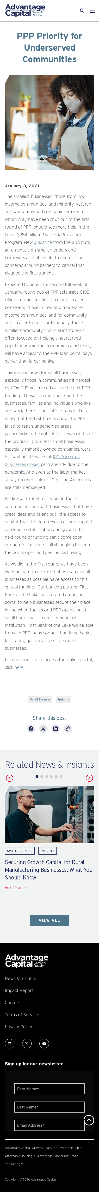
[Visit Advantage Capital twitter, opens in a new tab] (27, 1043)
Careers (12, 1002)
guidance (43, 242)
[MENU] (92, 11)
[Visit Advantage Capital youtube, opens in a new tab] (44, 1043)
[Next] (89, 778)
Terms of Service (21, 1014)
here (19, 667)
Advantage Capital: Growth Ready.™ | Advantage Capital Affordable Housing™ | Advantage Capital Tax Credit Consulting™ (44, 1156)
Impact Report (19, 990)
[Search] (76, 11)
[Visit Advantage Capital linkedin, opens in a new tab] (9, 1043)
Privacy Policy (18, 1026)
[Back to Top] (89, 1120)
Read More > (15, 887)
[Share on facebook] (31, 729)
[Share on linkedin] (55, 729)
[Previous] (9, 778)
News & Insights (20, 978)
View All (49, 920)
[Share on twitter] (43, 729)
